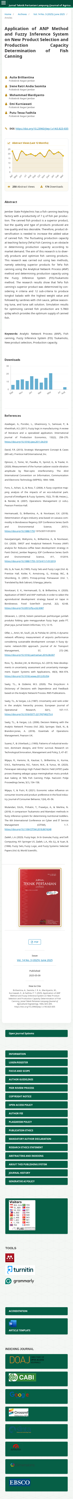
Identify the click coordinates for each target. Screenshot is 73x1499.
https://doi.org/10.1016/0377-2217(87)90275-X (29, 714)
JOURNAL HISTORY (19, 1172)
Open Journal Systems (21, 1033)
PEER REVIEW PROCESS (21, 1088)
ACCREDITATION (18, 1311)
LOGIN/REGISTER (18, 1062)
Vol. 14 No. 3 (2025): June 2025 (49, 14)
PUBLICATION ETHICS (21, 1130)
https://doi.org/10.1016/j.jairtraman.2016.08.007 (30, 655)
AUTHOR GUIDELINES (21, 1079)
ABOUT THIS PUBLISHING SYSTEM (28, 1164)
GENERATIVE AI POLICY (22, 1181)
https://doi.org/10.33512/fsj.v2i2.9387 (24, 608)
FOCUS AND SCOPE (19, 1071)
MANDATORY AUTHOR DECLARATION (30, 1138)
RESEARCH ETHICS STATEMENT (26, 1147)
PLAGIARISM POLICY (20, 1121)
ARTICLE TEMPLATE (19, 1330)
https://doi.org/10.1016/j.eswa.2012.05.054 (27, 676)
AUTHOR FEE (16, 1113)
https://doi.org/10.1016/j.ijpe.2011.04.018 (26, 441)
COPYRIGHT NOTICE (20, 1096)
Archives (22, 14)
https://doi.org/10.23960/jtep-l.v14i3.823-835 (42, 128)
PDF (36, 942)
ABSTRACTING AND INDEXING (26, 1155)
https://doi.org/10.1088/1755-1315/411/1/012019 (30, 561)
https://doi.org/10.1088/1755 (20, 531)
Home (8, 14)
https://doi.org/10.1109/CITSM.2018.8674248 (28, 829)
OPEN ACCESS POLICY (21, 1105)
